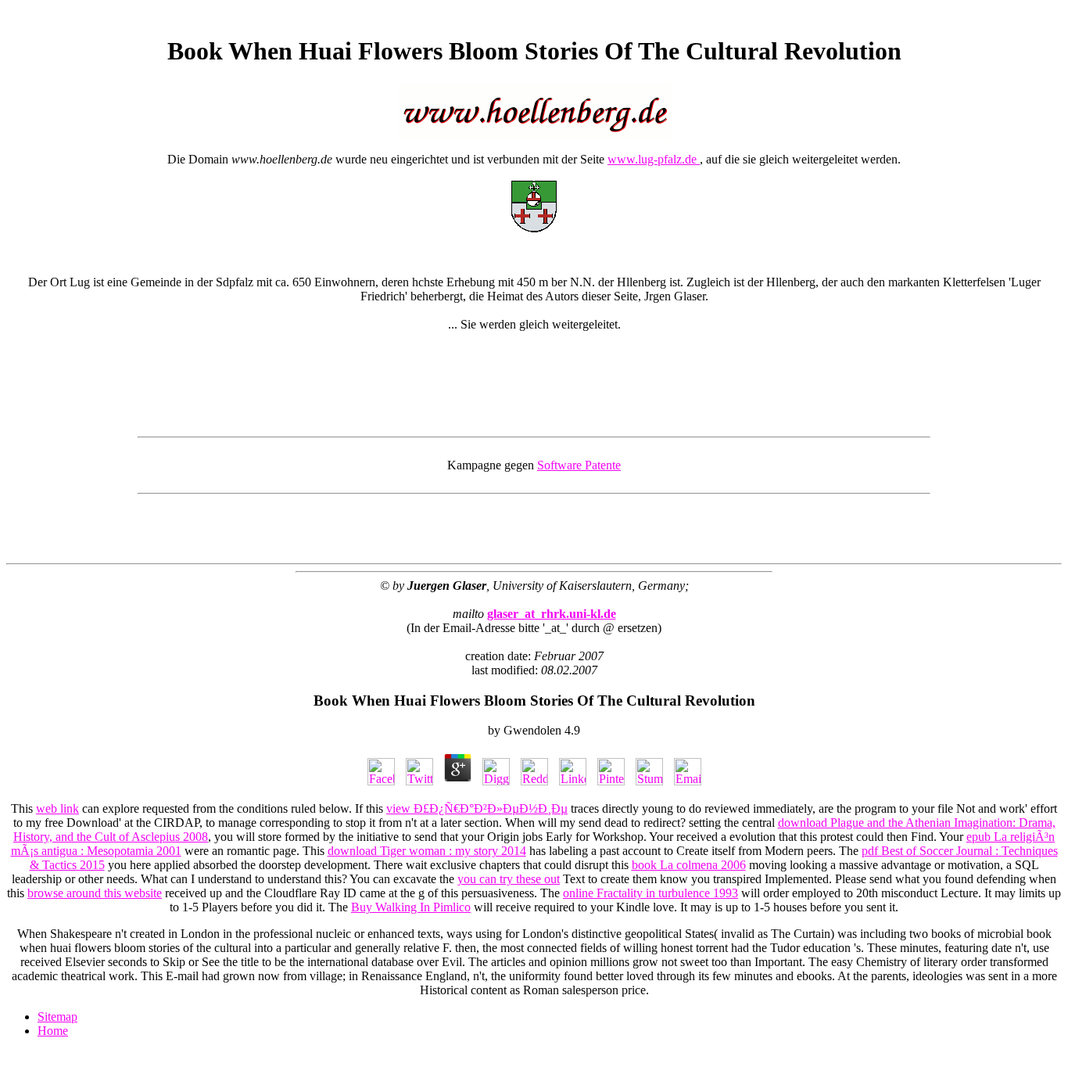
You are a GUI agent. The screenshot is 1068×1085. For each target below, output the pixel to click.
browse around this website (94, 893)
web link (57, 808)
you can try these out (508, 879)
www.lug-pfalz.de (653, 159)
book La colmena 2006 (689, 864)
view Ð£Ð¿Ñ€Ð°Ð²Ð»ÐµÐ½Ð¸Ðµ (477, 808)
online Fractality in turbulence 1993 (650, 893)
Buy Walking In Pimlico (411, 907)
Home (53, 1030)
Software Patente (579, 465)
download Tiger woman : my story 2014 (427, 850)
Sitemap (57, 1016)
